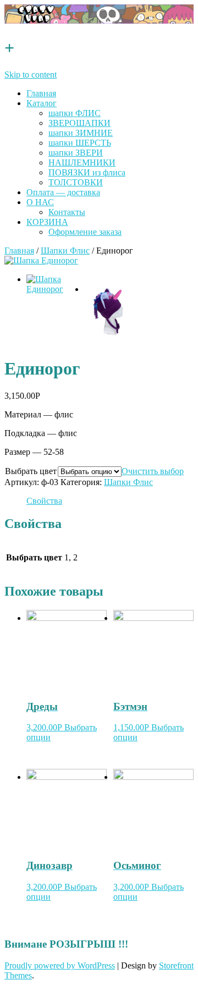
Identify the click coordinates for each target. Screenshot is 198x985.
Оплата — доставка (63, 192)
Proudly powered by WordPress (59, 965)
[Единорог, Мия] (41, 260)
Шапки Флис (65, 250)
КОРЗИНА (47, 222)
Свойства (44, 500)
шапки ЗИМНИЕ (80, 132)
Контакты (66, 212)
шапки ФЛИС (74, 113)
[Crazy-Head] (99, 20)
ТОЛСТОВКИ (75, 182)
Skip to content (30, 74)
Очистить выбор (153, 471)
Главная (41, 93)
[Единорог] (109, 311)
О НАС (40, 202)
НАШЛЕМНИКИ (82, 162)
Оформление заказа (85, 231)
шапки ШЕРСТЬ (79, 142)
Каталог (41, 103)
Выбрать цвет (31, 471)
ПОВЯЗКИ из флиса (86, 172)
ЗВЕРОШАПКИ (79, 123)
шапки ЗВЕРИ (75, 152)
